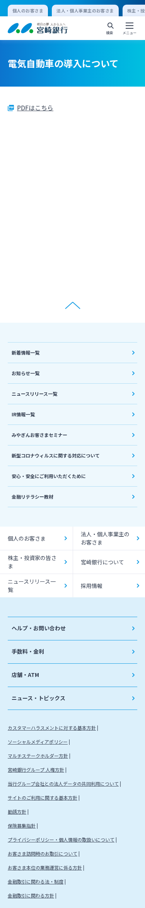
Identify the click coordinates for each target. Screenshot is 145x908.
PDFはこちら (35, 107)
